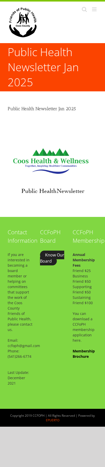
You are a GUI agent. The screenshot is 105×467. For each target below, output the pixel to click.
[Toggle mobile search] (84, 9)
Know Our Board (52, 258)
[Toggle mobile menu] (94, 9)
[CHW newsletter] (52, 121)
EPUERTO (52, 420)
